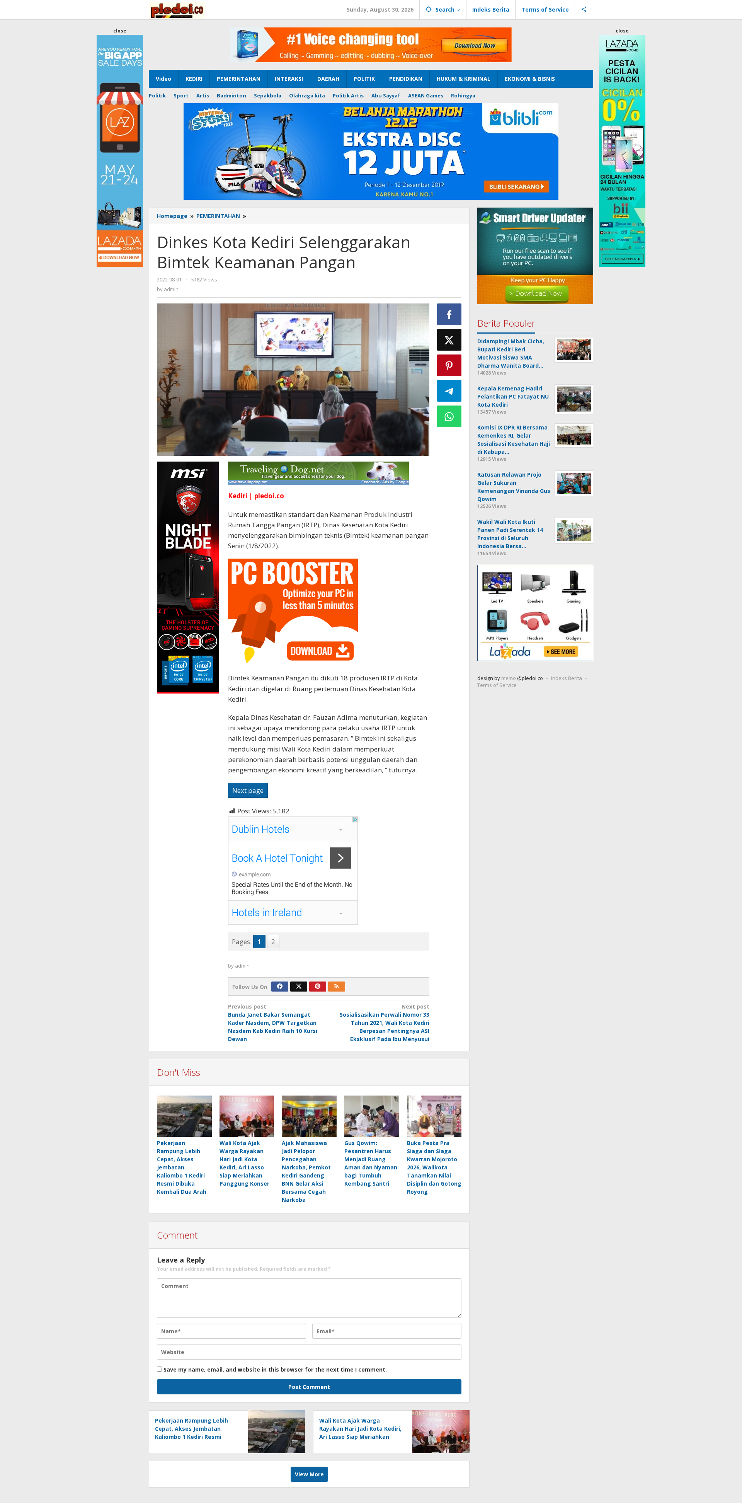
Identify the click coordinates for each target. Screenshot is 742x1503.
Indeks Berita (566, 678)
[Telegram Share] (449, 391)
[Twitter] (298, 987)
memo (508, 678)
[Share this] (449, 314)
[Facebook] (279, 987)
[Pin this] (449, 365)
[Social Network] (584, 9)
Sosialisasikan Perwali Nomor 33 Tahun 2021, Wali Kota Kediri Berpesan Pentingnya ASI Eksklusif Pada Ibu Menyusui (384, 1023)
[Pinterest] (317, 987)
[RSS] (336, 987)
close (119, 30)
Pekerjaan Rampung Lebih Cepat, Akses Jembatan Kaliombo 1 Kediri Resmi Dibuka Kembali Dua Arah (181, 1167)
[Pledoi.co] (177, 9)
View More (309, 1474)
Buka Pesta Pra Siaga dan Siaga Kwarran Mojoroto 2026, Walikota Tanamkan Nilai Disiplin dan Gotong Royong (434, 1167)
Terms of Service (497, 685)
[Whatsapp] (449, 416)
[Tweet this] (449, 340)
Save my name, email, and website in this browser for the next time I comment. (275, 1369)
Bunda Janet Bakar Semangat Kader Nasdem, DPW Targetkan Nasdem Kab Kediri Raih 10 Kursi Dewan (272, 1023)
